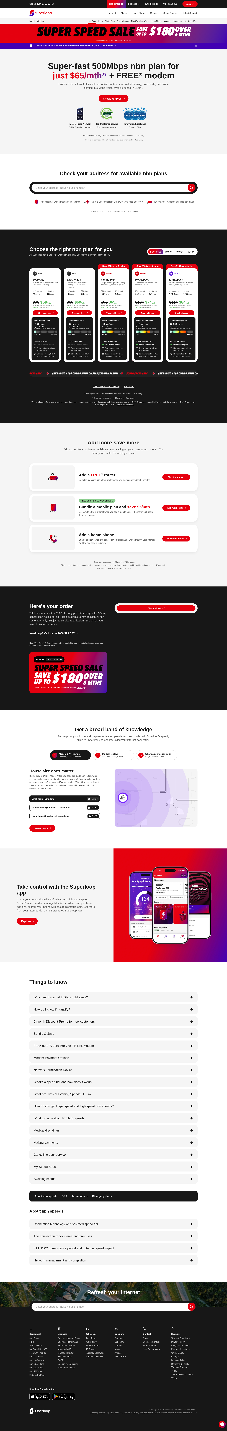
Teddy (174, 1371)
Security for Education (68, 1364)
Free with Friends (37, 1353)
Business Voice (65, 1357)
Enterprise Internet (66, 1345)
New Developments (152, 1349)
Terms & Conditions (180, 1338)
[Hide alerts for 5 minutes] (196, 45)
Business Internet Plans (69, 1338)
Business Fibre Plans (68, 1342)
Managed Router (65, 1353)
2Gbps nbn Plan (37, 1375)
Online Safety (177, 1353)
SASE (61, 1360)
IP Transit (90, 1349)
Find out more (42, 350)
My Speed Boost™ (38, 1349)
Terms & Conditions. (125, 405)
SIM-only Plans (36, 1345)
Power (179, 252)
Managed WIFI (64, 1349)
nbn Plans (41, 21)
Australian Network (95, 1353)
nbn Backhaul (92, 1345)
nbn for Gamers (36, 1360)
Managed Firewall (66, 1368)
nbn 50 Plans (35, 1371)
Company (119, 1338)
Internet (32, 21)
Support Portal (149, 1345)
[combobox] (113, 188)
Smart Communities (95, 1357)
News (117, 1349)
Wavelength (91, 1342)
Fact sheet (129, 386)
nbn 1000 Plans (36, 1364)
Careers (118, 1345)
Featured (155, 252)
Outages (175, 1357)
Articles (118, 1353)
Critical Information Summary (106, 386)
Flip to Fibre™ (36, 1357)
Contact (146, 1338)
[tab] (70, 755)
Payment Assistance (180, 1349)
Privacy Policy (178, 1342)
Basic (168, 252)
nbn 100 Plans (36, 1368)
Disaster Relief (178, 1360)
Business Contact (151, 1342)
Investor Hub (120, 1357)
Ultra (191, 252)
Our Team (119, 1342)
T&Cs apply (127, 40)
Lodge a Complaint (180, 1345)
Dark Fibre (91, 1338)
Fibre (31, 1342)
